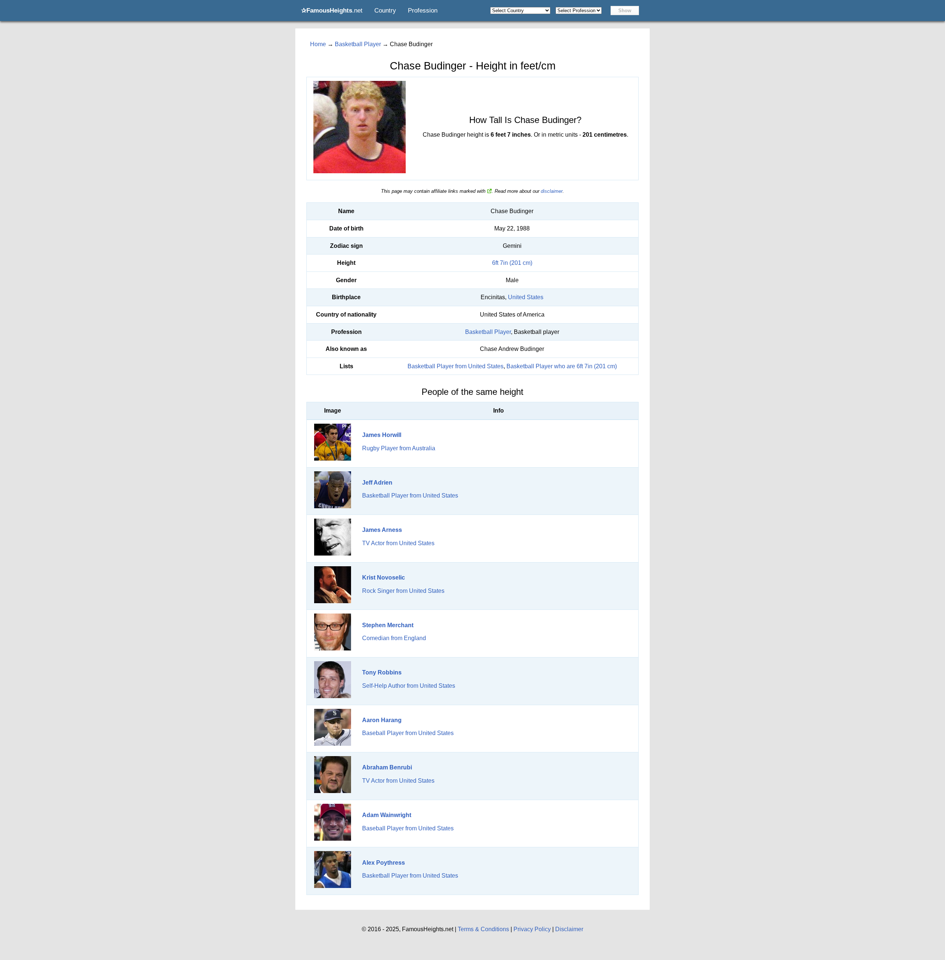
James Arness (382, 530)
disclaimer (552, 191)
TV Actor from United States (398, 543)
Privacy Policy (532, 929)
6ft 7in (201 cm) (512, 263)
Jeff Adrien (377, 482)
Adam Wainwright (386, 815)
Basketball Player (488, 332)
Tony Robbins (382, 672)
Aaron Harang (382, 720)
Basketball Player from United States (456, 366)
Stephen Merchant (387, 625)
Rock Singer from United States (403, 591)
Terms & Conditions (483, 929)
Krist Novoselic (383, 577)
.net (331, 10)
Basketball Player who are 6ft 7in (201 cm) (561, 366)
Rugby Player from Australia (398, 448)
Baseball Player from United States (408, 733)
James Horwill (381, 435)
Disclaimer (569, 929)
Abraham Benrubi (387, 767)
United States (525, 297)
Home (318, 44)
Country (385, 10)
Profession (422, 10)
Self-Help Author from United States (408, 686)
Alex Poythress (383, 863)
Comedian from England (394, 638)
